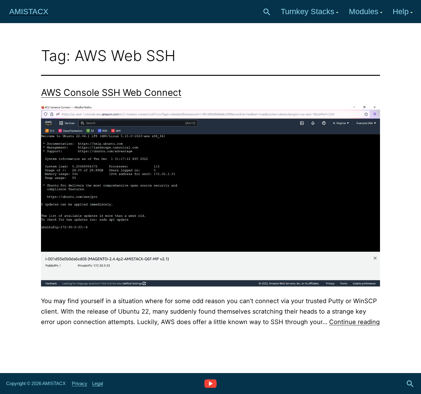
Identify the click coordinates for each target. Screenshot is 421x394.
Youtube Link (210, 383)
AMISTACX (28, 11)
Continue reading (354, 322)
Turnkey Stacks (307, 11)
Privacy (79, 383)
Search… (267, 12)
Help (401, 11)
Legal (97, 383)
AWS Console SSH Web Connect (111, 92)
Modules (363, 11)
